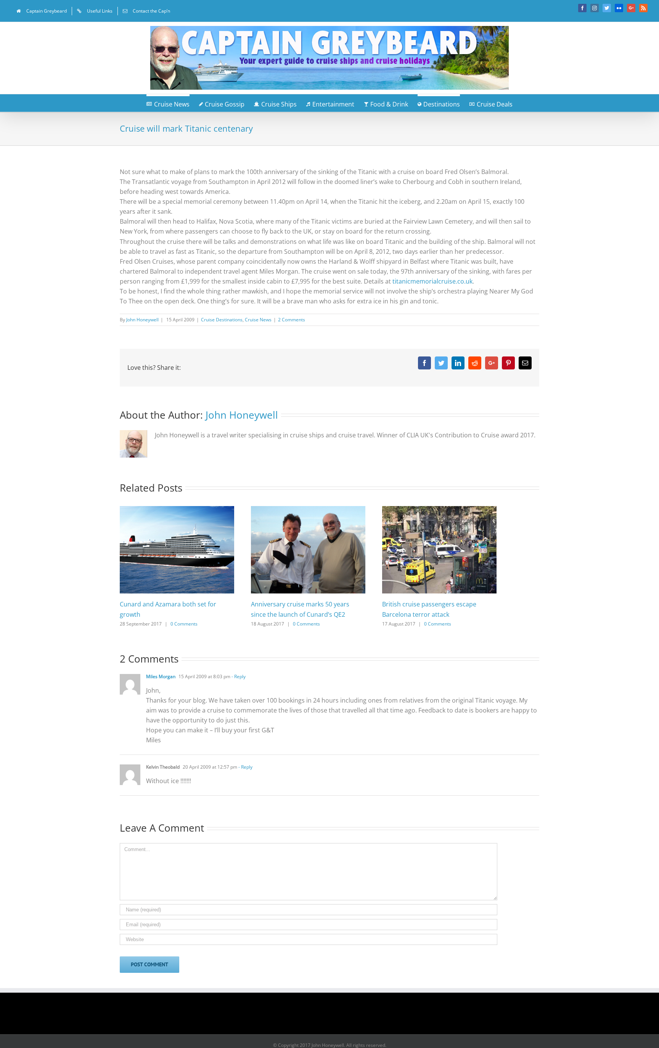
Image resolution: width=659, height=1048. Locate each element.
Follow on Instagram (334, 1016)
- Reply (238, 676)
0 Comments (184, 624)
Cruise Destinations (222, 319)
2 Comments (291, 319)
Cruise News (258, 319)
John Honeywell (142, 319)
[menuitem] (41, 11)
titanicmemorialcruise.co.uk (432, 281)
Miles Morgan (160, 676)
